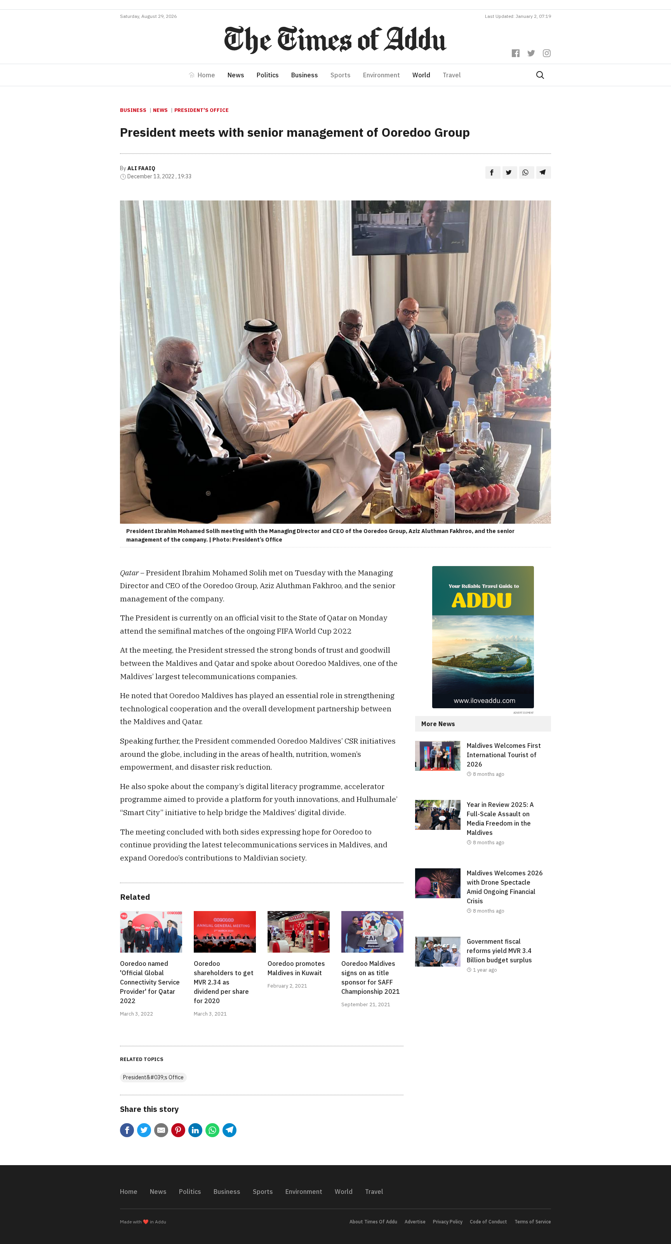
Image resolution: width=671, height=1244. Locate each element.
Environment (381, 75)
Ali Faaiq (141, 168)
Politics (268, 75)
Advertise (415, 1222)
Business (304, 75)
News (236, 75)
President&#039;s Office (153, 1077)
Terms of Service (533, 1222)
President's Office (201, 110)
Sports (340, 75)
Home (206, 75)
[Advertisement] (483, 1059)
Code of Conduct (488, 1222)
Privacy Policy (447, 1222)
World (421, 75)
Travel (452, 75)
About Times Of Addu (373, 1222)
